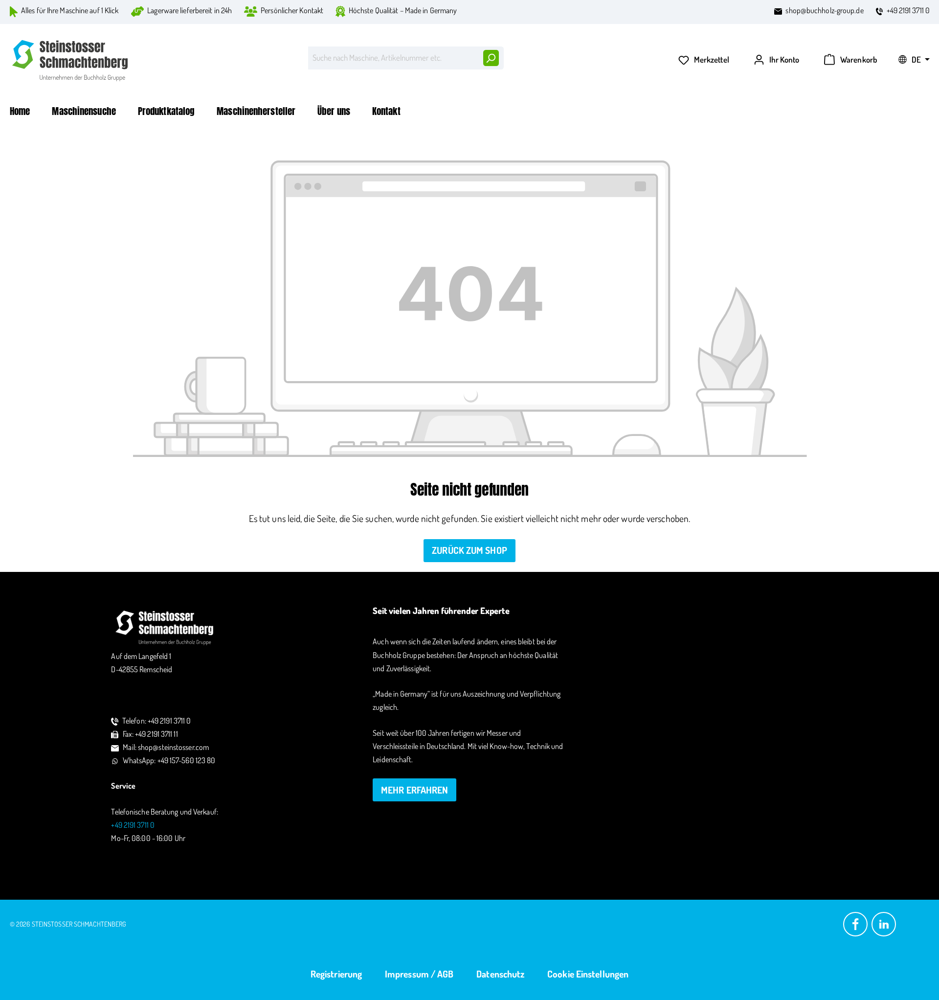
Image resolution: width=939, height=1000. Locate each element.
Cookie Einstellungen (587, 974)
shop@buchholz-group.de (824, 10)
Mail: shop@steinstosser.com (166, 747)
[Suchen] (490, 57)
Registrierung (336, 974)
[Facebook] (855, 923)
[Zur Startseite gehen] (71, 60)
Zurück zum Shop (469, 550)
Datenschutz (500, 974)
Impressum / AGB (419, 974)
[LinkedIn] (884, 923)
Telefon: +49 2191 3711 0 (156, 721)
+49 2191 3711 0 (908, 10)
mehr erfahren (414, 790)
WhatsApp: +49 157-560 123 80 (169, 760)
